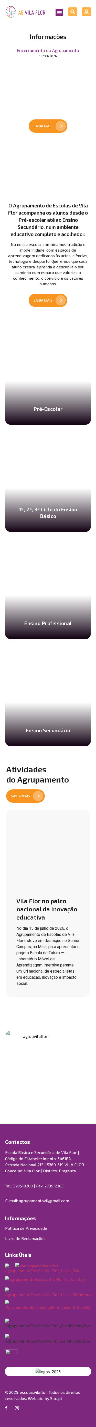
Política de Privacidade (26, 1228)
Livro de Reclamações (25, 1238)
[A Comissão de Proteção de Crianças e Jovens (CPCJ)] (70, 1060)
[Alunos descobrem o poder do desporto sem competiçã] (70, 1086)
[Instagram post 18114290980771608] (26, 1060)
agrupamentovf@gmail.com (44, 1200)
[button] (59, 12)
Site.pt (56, 1398)
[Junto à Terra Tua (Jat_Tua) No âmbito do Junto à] (26, 1086)
